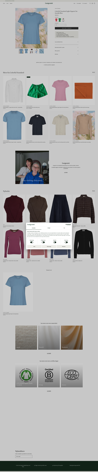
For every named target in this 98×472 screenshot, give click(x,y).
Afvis (34, 246)
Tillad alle (63, 246)
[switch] (43, 242)
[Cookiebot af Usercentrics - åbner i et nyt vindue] (66, 224)
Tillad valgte (49, 246)
